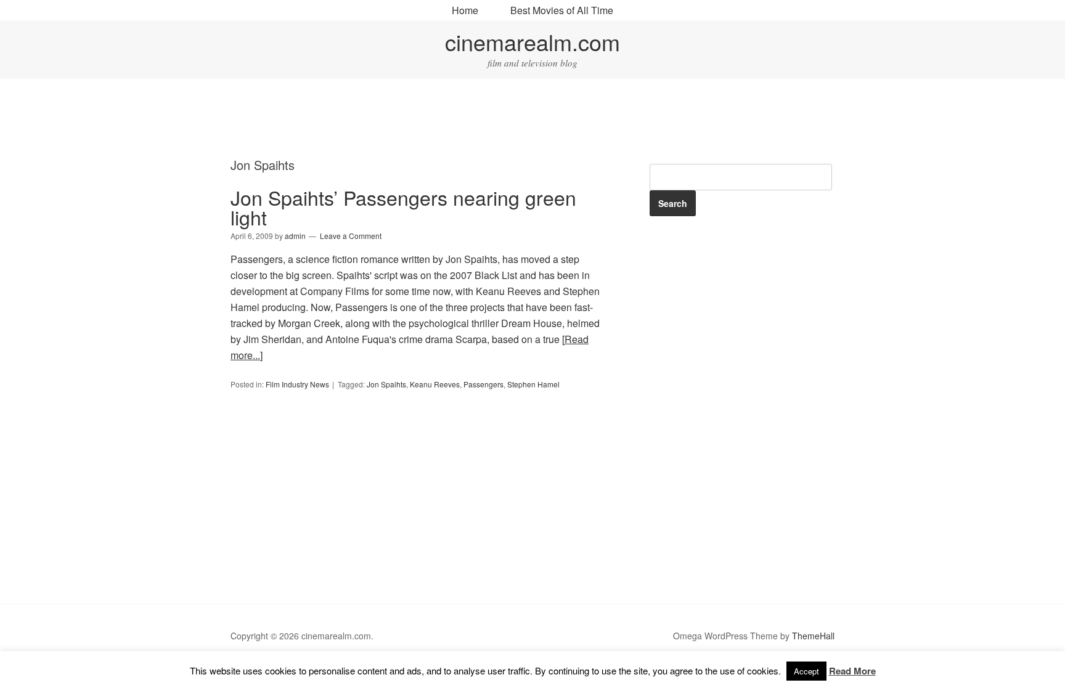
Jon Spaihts (386, 384)
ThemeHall (813, 635)
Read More (852, 671)
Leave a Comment (351, 235)
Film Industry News (297, 384)
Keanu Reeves (435, 384)
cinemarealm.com (532, 41)
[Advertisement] (532, 120)
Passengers (483, 384)
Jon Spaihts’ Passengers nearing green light (403, 207)
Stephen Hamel (533, 384)
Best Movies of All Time (561, 10)
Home (465, 10)
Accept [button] (806, 671)
